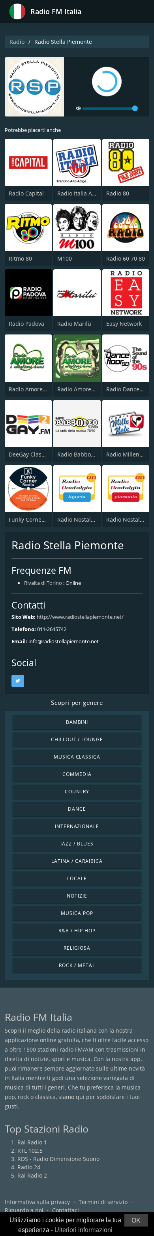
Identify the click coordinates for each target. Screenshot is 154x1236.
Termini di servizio (103, 1202)
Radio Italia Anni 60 (83, 193)
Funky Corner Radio (34, 519)
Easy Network (124, 323)
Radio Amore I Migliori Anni (45, 389)
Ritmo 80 (20, 258)
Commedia (77, 774)
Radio (16, 41)
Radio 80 (117, 193)
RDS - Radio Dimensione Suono (58, 1159)
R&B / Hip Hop (76, 930)
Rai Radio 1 (32, 1142)
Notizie (77, 895)
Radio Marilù (74, 323)
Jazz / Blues (77, 843)
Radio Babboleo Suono (87, 454)
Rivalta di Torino (43, 582)
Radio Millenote (127, 454)
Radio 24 (28, 1167)
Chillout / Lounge (77, 739)
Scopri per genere (77, 702)
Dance (77, 809)
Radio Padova (26, 323)
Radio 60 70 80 (125, 258)
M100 (64, 258)
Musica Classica (77, 756)
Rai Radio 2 (32, 1175)
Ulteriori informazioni (83, 1230)
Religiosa (77, 948)
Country (77, 791)
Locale (77, 878)
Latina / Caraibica (76, 861)
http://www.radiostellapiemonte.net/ (80, 616)
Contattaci (65, 1210)
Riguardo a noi (24, 1210)
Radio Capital (26, 193)
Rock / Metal (77, 965)
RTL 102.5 (30, 1150)
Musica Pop (77, 913)
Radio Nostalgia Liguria (87, 519)
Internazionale (77, 826)
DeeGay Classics (30, 454)
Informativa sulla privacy (37, 1202)
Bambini (77, 722)
